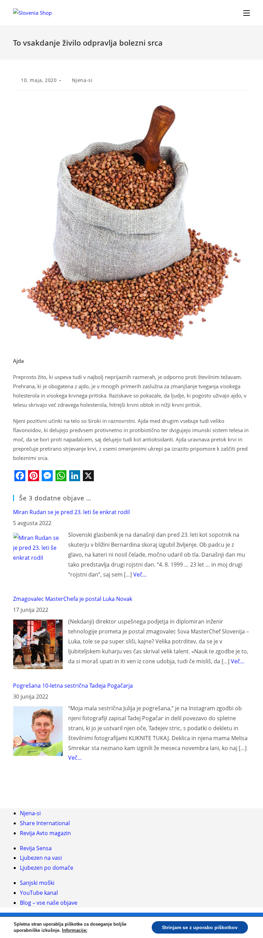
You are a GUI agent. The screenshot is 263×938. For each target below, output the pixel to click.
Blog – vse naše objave (48, 902)
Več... (140, 574)
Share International (45, 823)
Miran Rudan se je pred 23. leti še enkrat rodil (71, 512)
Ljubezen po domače (46, 867)
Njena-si (82, 80)
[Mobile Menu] (246, 12)
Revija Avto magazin (45, 833)
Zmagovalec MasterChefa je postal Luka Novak (72, 599)
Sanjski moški (37, 883)
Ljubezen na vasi (41, 858)
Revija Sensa (36, 848)
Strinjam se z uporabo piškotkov (200, 927)
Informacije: (74, 930)
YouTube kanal (39, 893)
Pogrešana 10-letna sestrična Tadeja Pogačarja (73, 685)
